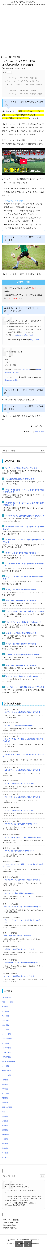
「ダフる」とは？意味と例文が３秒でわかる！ (18, 725)
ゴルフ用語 (5, 1029)
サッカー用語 (6, 1034)
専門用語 (5, 1098)
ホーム (4, 57)
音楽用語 (5, 1157)
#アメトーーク (25, 370)
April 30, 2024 (21, 1205)
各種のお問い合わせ (9, 1225)
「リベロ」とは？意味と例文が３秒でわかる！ (18, 851)
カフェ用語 (5, 1011)
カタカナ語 (5, 1007)
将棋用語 (5, 1102)
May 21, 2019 (34, 340)
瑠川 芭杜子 (39, 432)
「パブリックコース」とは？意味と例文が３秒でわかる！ (22, 880)
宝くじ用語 (5, 1093)
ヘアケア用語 (6, 1057)
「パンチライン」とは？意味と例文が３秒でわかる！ (23, 622)
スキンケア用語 (7, 1039)
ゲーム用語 (5, 1020)
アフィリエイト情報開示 (11, 1220)
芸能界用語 (5, 1134)
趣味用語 (5, 1144)
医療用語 (5, 1084)
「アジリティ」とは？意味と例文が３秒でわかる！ (20, 824)
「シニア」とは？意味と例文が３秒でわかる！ (18, 893)
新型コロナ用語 (7, 1107)
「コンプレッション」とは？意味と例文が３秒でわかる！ (22, 712)
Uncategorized (6, 997)
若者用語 (5, 1139)
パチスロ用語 (6, 1048)
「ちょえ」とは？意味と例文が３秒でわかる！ (21, 590)
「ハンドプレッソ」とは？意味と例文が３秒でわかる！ (24, 687)
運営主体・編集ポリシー (11, 1228)
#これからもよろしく (24, 1200)
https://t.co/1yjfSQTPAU (32, 1198)
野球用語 (5, 1148)
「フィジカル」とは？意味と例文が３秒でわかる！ (22, 654)
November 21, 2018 (11, 380)
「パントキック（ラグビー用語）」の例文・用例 (22, 81)
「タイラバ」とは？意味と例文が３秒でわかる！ (21, 553)
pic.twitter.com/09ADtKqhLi (24, 335)
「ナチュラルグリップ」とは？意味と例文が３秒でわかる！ (23, 907)
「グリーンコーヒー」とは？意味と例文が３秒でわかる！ (22, 797)
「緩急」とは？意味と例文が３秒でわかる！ (20, 600)
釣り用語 (5, 1153)
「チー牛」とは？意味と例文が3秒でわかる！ (20, 468)
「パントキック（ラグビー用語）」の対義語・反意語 (23, 94)
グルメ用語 (5, 1016)
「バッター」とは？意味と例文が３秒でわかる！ (19, 976)
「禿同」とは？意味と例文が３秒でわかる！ (20, 665)
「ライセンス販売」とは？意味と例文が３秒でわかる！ (24, 611)
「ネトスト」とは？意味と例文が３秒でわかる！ (21, 676)
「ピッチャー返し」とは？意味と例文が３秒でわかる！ (21, 962)
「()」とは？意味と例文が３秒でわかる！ (19, 479)
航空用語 (5, 1130)
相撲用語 (5, 1116)
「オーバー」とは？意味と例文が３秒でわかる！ (19, 810)
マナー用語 (5, 1066)
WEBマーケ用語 (7, 1002)
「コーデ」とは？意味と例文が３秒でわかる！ (21, 644)
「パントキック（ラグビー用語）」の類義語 (20, 90)
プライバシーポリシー (10, 1222)
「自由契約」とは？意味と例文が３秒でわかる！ (19, 949)
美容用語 (5, 1125)
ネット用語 (5, 1043)
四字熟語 (5, 1089)
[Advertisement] (23, 30)
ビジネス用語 (6, 1052)
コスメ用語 (5, 1025)
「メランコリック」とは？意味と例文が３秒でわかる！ (24, 516)
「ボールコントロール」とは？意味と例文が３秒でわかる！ (23, 837)
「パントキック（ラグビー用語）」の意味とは (21, 78)
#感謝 (15, 1200)
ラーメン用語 (6, 1070)
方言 (3, 1112)
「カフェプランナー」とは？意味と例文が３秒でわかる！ (22, 770)
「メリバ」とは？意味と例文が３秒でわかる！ (21, 633)
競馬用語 (5, 1121)
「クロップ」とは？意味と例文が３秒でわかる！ (19, 783)
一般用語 (5, 1080)
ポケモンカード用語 (8, 1061)
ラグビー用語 (15, 57)
